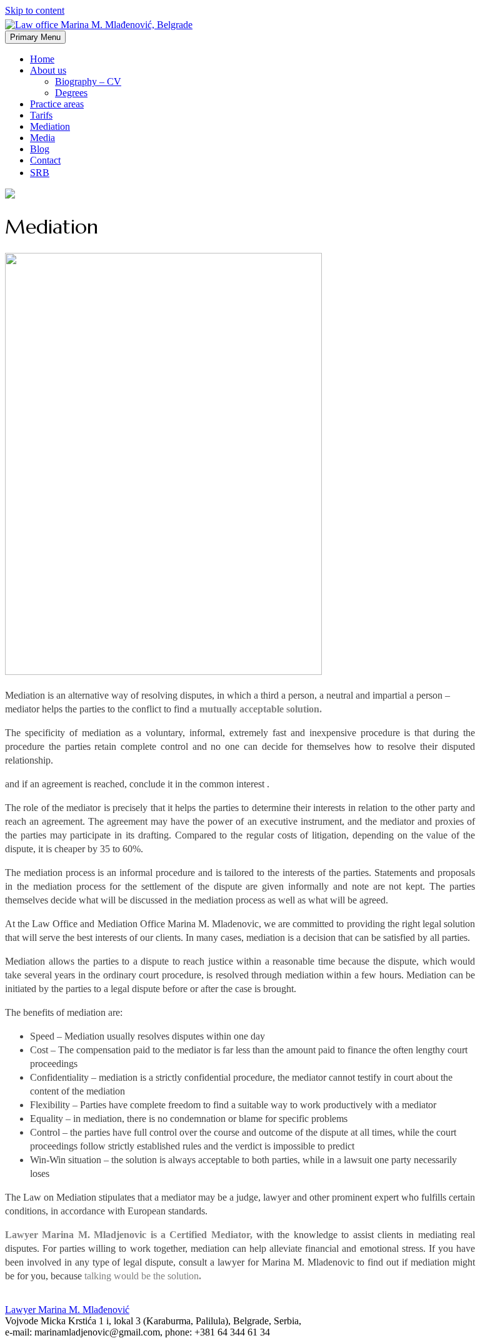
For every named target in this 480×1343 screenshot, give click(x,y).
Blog (39, 149)
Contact (45, 160)
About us (48, 70)
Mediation (50, 126)
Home (42, 59)
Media (42, 137)
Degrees (71, 92)
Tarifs (41, 115)
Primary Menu (35, 37)
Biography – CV (88, 81)
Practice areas (57, 104)
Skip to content (34, 10)
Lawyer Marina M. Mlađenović (67, 1309)
